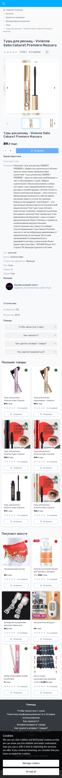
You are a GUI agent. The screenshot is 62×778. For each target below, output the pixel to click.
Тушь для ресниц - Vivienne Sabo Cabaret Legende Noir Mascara (14, 454)
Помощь (7, 320)
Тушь (8, 25)
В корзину (39, 151)
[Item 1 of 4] (31, 88)
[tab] (31, 327)
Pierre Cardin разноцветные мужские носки (45, 679)
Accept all (31, 771)
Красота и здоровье (15, 17)
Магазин (7, 278)
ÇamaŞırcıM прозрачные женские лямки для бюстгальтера (15, 625)
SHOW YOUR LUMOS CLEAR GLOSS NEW (16, 677)
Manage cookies (31, 763)
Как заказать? (31, 335)
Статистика (9, 303)
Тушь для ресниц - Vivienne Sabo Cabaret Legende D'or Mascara (44, 508)
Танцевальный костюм (14, 569)
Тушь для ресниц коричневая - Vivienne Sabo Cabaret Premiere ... (45, 400)
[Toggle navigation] (4, 4)
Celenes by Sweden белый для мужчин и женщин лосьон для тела (46, 572)
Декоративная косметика (18, 21)
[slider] (10, 52)
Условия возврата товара (31, 724)
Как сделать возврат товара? (31, 343)
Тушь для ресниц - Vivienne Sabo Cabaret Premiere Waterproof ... (14, 400)
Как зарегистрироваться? (31, 352)
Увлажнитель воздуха (44, 622)
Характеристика (12, 156)
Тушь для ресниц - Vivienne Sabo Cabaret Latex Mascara (14, 508)
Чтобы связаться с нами (31, 327)
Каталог (9, 14)
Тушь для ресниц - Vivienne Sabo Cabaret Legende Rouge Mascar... (45, 454)
